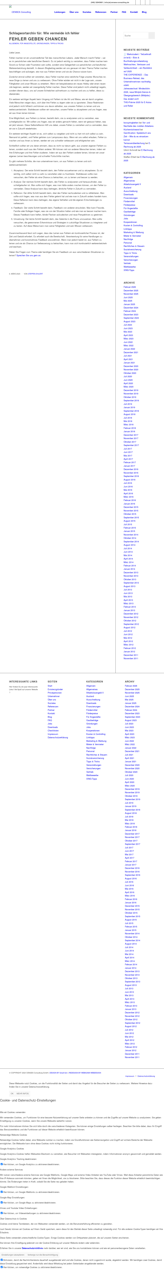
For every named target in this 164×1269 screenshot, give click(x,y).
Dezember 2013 (131, 572)
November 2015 (131, 510)
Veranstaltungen (131, 256)
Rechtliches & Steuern (134, 246)
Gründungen (43, 43)
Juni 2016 (128, 486)
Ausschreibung (130, 191)
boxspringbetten (131, 122)
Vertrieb (127, 263)
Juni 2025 (128, 297)
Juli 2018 (128, 417)
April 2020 (128, 383)
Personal (128, 242)
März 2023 (128, 338)
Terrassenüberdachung (134, 143)
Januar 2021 (129, 362)
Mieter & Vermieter (132, 235)
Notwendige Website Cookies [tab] (13, 1134)
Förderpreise (129, 204)
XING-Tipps (129, 270)
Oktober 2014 (130, 537)
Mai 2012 (128, 637)
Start (50, 685)
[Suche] (152, 12)
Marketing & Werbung (134, 232)
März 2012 (128, 644)
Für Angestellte (28, 43)
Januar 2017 (129, 465)
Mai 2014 (128, 555)
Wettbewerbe (130, 266)
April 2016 (128, 493)
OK (12, 1093)
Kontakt (51, 713)
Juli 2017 (128, 448)
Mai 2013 (128, 596)
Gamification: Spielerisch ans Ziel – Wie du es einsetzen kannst (137, 136)
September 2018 (131, 410)
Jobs (126, 218)
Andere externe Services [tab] (11, 1169)
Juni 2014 (128, 551)
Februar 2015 (130, 527)
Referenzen (53, 706)
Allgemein (14, 43)
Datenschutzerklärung (58, 737)
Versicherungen (131, 259)
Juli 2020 (128, 376)
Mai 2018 (128, 421)
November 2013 (131, 575)
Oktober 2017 (130, 441)
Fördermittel (129, 201)
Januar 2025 (129, 304)
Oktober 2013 (130, 579)
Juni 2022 (128, 342)
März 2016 (128, 496)
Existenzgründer (55, 689)
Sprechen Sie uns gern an (28, 255)
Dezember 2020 (131, 366)
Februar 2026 (130, 286)
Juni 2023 (128, 328)
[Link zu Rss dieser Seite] (152, 2)
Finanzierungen (131, 197)
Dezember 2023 (131, 314)
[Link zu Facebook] (138, 2)
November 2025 (131, 293)
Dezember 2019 (131, 390)
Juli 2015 (128, 524)
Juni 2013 (128, 593)
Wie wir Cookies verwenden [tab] (12, 1112)
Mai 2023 (128, 331)
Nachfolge (128, 239)
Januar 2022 (129, 348)
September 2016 (131, 476)
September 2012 (131, 624)
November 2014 (131, 534)
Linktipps (128, 228)
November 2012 (131, 617)
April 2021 (128, 359)
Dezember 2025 (131, 290)
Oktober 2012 (130, 620)
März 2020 (128, 386)
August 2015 (129, 520)
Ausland (127, 187)
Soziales (52, 703)
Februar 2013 (130, 606)
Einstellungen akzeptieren (13, 1254)
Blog (50, 716)
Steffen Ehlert (35, 274)
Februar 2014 (130, 565)
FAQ (50, 720)
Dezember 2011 (131, 654)
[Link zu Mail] (147, 2)
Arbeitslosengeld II (132, 184)
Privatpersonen (55, 692)
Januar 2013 (129, 610)
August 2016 (129, 479)
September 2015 (131, 517)
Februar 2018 (130, 427)
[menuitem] (59, 12)
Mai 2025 (128, 300)
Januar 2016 (129, 503)
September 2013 (131, 582)
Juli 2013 (128, 589)
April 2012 (128, 641)
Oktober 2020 (130, 372)
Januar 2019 (129, 407)
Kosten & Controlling (133, 225)
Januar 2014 (129, 568)
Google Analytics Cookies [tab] (12, 1148)
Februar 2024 (130, 310)
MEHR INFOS (23, 1093)
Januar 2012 (129, 651)
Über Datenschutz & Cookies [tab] (13, 1218)
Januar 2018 (129, 431)
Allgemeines (129, 180)
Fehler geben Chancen (38, 39)
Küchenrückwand (131, 129)
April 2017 (128, 458)
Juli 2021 (128, 355)
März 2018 (128, 424)
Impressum (53, 733)
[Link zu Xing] (133, 2)
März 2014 (128, 562)
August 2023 (129, 321)
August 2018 (129, 414)
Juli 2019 (128, 403)
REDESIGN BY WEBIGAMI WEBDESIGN (85, 1072)
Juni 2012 (128, 634)
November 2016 (131, 472)
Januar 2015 (129, 531)
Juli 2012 (128, 630)
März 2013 (128, 603)
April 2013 (128, 599)
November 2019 (131, 393)
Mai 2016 (128, 489)
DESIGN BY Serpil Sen (59, 1072)
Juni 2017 (128, 452)
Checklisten (53, 730)
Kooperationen (130, 221)
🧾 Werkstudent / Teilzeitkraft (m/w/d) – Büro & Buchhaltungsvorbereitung (137, 58)
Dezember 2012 (131, 613)
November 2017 (131, 438)
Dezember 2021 (131, 352)
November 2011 (131, 658)
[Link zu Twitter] (142, 2)
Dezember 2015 (131, 506)
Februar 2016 (130, 500)
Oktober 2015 (130, 513)
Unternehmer (54, 696)
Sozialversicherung (132, 249)
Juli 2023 (128, 324)
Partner (51, 709)
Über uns (52, 699)
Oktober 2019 (130, 397)
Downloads (129, 194)
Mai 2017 (128, 455)
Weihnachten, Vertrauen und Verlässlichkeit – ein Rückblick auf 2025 (138, 68)
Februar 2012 (130, 648)
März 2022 (128, 345)
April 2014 (128, 558)
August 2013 (129, 586)
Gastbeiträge (129, 211)
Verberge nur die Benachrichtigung (43, 1254)
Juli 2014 (128, 548)
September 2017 (131, 445)
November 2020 (131, 369)
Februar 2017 (130, 462)
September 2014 (131, 541)
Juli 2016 (128, 482)
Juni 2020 (128, 379)
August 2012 (129, 627)
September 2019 (131, 400)
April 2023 (128, 335)
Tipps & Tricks (56, 43)
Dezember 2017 (131, 434)
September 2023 (131, 317)
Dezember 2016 (131, 469)
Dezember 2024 (131, 307)
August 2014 (129, 544)
